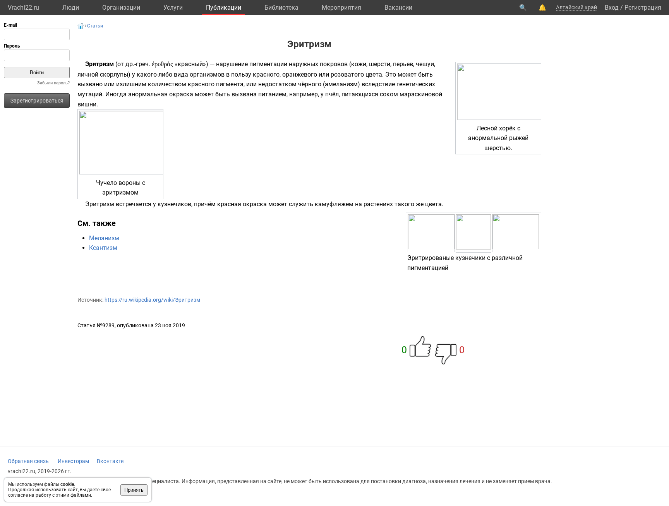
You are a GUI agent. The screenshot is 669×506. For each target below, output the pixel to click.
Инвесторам (73, 461)
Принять (134, 490)
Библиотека (281, 7)
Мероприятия (341, 7)
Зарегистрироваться (36, 100)
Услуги (173, 7)
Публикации (223, 7)
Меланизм (104, 238)
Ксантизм (103, 247)
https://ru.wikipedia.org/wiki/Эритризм (152, 300)
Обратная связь (28, 461)
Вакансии (398, 7)
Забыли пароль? (53, 82)
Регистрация (642, 7)
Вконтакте (110, 461)
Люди (70, 7)
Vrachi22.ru (23, 7)
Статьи (95, 26)
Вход (612, 7)
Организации (121, 7)
